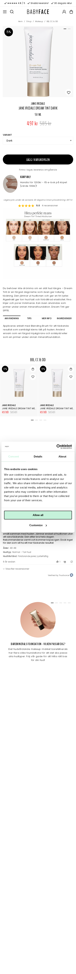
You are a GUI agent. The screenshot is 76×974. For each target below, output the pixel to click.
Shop (28, 21)
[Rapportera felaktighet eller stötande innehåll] (71, 561)
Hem (20, 21)
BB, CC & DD (52, 21)
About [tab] (62, 456)
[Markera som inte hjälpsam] (65, 561)
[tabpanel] (38, 61)
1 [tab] (64, 29)
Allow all (38, 515)
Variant (7, 134)
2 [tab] (68, 29)
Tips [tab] (29, 318)
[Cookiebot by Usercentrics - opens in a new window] (56, 446)
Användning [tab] (12, 318)
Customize (36, 525)
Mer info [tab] (47, 318)
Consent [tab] (13, 456)
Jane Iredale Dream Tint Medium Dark (24, 408)
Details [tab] (38, 456)
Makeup (39, 21)
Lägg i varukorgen (38, 159)
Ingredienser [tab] (64, 318)
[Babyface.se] (38, 11)
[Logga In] (64, 11)
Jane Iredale (38, 103)
